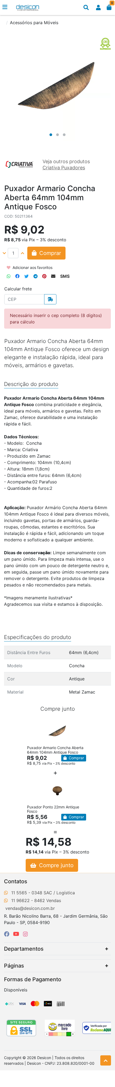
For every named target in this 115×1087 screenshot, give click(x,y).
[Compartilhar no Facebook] (17, 276)
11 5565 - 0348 (26, 892)
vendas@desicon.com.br (30, 908)
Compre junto (55, 865)
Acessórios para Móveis (34, 22)
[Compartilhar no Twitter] (26, 276)
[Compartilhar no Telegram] (35, 276)
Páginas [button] (14, 965)
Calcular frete (18, 288)
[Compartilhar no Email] (53, 276)
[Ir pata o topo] (105, 1060)
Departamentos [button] (24, 949)
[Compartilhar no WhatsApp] (8, 276)
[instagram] (25, 934)
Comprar (76, 758)
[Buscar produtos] (86, 7)
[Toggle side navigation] (5, 7)
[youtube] (17, 934)
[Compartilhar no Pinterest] (44, 276)
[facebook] (7, 934)
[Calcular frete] (50, 299)
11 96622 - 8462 (28, 900)
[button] (98, 7)
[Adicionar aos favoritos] (33, 724)
